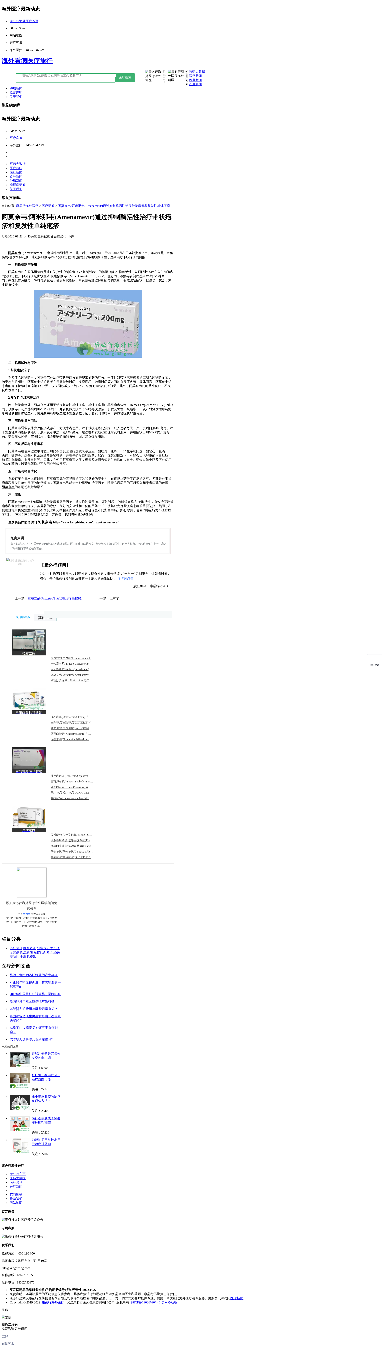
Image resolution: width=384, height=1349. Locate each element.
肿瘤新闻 (16, 88)
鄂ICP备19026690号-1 (146, 1302)
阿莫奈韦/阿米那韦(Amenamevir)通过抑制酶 (77, 674)
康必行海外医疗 (27, 205)
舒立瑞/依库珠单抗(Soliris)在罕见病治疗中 (77, 728)
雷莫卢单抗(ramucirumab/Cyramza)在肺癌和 (77, 781)
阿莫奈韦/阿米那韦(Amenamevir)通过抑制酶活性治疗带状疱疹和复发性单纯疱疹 (114, 205)
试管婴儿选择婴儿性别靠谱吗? (31, 1039)
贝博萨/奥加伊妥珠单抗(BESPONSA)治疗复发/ (79, 834)
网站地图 (16, 1202)
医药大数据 (197, 71)
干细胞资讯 (28, 956)
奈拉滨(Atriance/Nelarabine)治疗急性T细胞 (76, 798)
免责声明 (16, 92)
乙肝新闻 (195, 84)
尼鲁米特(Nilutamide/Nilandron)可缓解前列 (77, 739)
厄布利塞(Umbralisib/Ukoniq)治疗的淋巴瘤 (76, 717)
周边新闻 (26, 952)
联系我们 (16, 1198)
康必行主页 (18, 1174)
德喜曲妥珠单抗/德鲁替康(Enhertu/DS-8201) (77, 846)
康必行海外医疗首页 (24, 21)
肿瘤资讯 (43, 948)
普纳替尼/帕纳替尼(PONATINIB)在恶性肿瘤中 (79, 792)
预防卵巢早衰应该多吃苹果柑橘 (32, 1001)
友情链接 (16, 1194)
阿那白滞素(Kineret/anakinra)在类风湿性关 (76, 733)
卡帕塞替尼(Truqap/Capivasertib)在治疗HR (76, 663)
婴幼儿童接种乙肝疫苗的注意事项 (34, 975)
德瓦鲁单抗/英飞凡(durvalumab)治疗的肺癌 (77, 669)
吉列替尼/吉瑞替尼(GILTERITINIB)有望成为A (79, 722)
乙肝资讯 (16, 948)
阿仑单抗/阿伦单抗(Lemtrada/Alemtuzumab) (77, 851)
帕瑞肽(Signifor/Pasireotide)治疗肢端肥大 (75, 680)
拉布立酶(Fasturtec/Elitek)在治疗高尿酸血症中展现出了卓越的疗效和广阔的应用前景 (86, 598)
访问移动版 (169, 1302)
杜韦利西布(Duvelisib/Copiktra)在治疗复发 (76, 775)
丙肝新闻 (195, 80)
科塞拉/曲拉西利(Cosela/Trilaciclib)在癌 (75, 658)
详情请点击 (125, 578)
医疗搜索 (125, 77)
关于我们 (16, 96)
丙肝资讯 (29, 948)
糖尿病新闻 (18, 185)
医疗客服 (16, 138)
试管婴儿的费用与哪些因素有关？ (34, 1009)
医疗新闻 (195, 75)
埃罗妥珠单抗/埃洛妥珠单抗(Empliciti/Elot (76, 840)
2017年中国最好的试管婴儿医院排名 (35, 994)
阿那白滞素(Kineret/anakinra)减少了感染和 (76, 787)
